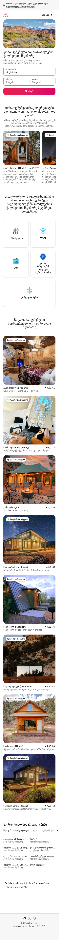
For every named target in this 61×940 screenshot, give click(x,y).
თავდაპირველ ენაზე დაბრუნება (20, 6)
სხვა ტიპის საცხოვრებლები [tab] (16, 830)
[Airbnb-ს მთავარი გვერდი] (5, 14)
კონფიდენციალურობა (23, 926)
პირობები (41, 926)
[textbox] (16, 82)
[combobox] (29, 72)
